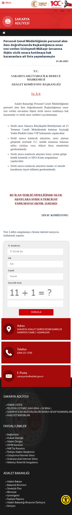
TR (69, 11)
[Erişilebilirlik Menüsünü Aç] (66, 500)
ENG (62, 11)
